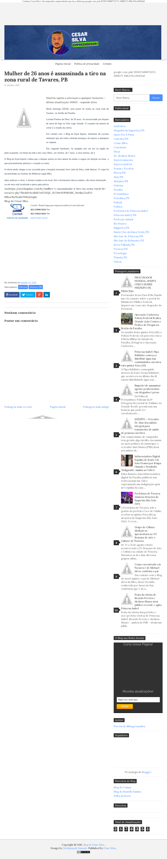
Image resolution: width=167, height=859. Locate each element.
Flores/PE (120, 172)
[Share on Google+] (39, 294)
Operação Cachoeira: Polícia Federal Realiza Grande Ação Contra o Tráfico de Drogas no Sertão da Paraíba (141, 321)
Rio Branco (120, 223)
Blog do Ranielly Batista (127, 791)
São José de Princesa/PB (128, 236)
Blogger (146, 772)
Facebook (13, 294)
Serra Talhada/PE (124, 244)
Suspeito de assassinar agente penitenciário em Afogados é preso (148, 389)
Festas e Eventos (124, 168)
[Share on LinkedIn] (46, 294)
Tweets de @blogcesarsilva (129, 726)
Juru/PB (118, 177)
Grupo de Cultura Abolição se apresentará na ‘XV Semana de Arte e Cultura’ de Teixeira (139, 534)
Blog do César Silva (94, 844)
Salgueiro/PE (121, 227)
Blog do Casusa (122, 787)
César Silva (110, 848)
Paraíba (118, 189)
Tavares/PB (36, 287)
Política (118, 206)
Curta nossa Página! (138, 644)
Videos (117, 261)
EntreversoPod (123, 164)
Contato (107, 63)
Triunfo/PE (120, 257)
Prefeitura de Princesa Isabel (131, 210)
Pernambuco (121, 193)
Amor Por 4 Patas (124, 134)
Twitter (29, 294)
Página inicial (63, 63)
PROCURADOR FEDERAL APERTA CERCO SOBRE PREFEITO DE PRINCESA (138, 284)
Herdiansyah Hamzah (75, 848)
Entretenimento (123, 160)
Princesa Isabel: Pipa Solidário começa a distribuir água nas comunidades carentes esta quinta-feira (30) (141, 358)
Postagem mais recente (18, 406)
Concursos (120, 147)
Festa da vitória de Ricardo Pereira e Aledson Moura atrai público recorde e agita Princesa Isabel (141, 601)
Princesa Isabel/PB (125, 215)
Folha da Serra (122, 795)
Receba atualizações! (138, 691)
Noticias (118, 185)
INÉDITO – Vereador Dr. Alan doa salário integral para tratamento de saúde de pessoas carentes (140, 426)
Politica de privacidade (86, 63)
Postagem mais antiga (96, 406)
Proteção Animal (123, 219)
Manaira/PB (121, 181)
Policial (23, 287)
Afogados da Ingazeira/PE (129, 130)
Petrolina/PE (121, 198)
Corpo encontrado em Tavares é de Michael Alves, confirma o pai (148, 568)
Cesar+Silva (120, 143)
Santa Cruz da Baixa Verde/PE (131, 232)
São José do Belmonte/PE (129, 240)
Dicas (117, 151)
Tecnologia (120, 253)
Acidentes (119, 126)
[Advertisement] (31, 251)
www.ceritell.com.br (39, 218)
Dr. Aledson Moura (124, 155)
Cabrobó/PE (121, 138)
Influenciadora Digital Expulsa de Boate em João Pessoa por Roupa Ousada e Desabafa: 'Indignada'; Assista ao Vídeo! (141, 463)
